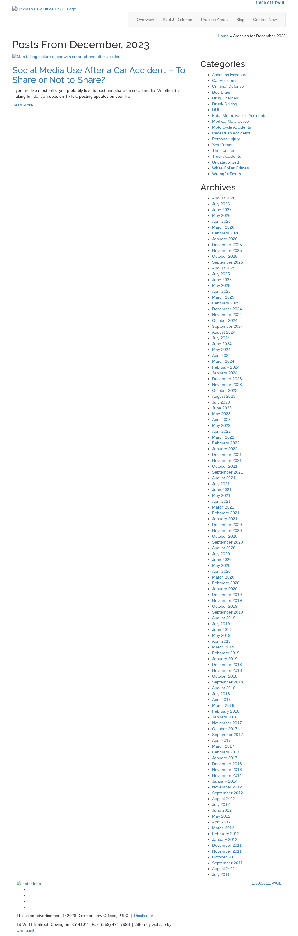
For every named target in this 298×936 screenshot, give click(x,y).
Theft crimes (223, 150)
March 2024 (223, 361)
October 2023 (224, 390)
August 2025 (223, 268)
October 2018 (224, 676)
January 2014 (224, 781)
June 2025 (222, 279)
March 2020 (223, 577)
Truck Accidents (226, 156)
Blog (240, 19)
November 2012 (227, 787)
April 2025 (221, 291)
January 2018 (224, 717)
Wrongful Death (226, 173)
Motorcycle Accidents (231, 127)
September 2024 (227, 326)
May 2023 (221, 413)
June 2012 (222, 810)
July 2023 (221, 402)
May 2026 (221, 215)
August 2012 (223, 798)
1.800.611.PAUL (271, 3)
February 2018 (226, 711)
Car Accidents (224, 80)
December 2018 (227, 664)
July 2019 (221, 623)
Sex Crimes (222, 144)
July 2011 (221, 874)
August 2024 (223, 332)
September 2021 (227, 472)
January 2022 (224, 448)
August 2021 (223, 478)
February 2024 (226, 367)
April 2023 (221, 419)
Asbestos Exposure (230, 74)
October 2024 (224, 320)
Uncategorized (225, 162)
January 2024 (224, 373)
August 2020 (223, 548)
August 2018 (223, 688)
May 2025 (221, 285)
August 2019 (223, 618)
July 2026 (221, 203)
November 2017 (227, 723)
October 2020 (224, 536)
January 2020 (224, 588)
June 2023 (222, 408)
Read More (22, 105)
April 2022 (221, 431)
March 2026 (223, 227)
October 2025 (224, 256)
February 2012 (226, 833)
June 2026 (222, 209)
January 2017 (224, 758)
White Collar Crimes (230, 168)
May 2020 (221, 565)
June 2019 (222, 629)
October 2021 (224, 466)
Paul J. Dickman (177, 19)
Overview (145, 19)
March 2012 (223, 827)
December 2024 (227, 308)
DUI (215, 109)
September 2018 (227, 682)
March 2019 (223, 647)
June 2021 (222, 489)
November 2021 (227, 460)
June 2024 (222, 343)
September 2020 (227, 542)
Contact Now (265, 19)
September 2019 (227, 612)
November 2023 (227, 384)
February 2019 (226, 653)
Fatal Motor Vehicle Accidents (239, 115)
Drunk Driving (224, 103)
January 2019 (224, 658)
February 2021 (226, 513)
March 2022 (223, 437)
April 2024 (221, 355)
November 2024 (227, 314)
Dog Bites (221, 92)
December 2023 (227, 378)
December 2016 (227, 763)
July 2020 (221, 553)
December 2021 (227, 454)
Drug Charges (225, 98)
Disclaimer (143, 915)
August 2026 (223, 198)
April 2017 (221, 740)
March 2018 (223, 705)
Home (223, 36)
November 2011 (227, 851)
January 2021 (224, 518)
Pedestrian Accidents (231, 133)
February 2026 (226, 233)
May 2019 (221, 635)
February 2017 (226, 752)
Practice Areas (214, 19)
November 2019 (227, 600)
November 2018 (227, 670)
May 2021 (221, 495)
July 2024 (221, 338)
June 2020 (222, 559)
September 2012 (227, 792)
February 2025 (226, 303)
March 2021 (223, 507)
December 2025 (227, 244)
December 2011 (227, 845)
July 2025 (221, 273)
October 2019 (224, 606)
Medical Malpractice (230, 121)
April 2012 (221, 822)
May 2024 (221, 349)
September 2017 (227, 734)
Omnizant (25, 930)
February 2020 (226, 583)
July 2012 (221, 804)
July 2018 (221, 693)
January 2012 (224, 839)
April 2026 (221, 221)
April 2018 (221, 699)
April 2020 (221, 571)
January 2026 (224, 238)
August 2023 (223, 396)
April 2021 (221, 501)
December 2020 (227, 524)
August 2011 (223, 868)
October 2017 (224, 728)
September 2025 (227, 262)
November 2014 (227, 775)
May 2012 (221, 816)
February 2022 (226, 443)
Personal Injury (226, 138)
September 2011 (227, 862)
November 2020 (227, 530)
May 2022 (221, 425)
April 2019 (221, 641)
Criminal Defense (228, 86)
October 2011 (224, 857)
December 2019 (227, 594)
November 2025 (227, 250)
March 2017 (223, 746)
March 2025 (223, 297)
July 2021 (221, 483)
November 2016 (227, 769)
